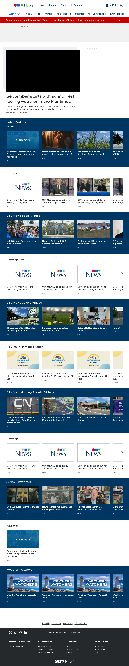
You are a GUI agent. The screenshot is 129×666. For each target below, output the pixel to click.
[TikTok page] (15, 632)
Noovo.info (98, 646)
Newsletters (68, 623)
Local (41, 5)
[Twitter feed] (10, 632)
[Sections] (7, 5)
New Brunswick (77, 14)
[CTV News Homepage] (23, 5)
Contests (49, 14)
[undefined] (23, 146)
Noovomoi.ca (99, 649)
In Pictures (76, 5)
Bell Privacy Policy (45, 646)
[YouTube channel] (20, 632)
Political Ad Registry (46, 652)
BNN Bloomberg (72, 649)
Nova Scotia (61, 14)
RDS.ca (97, 652)
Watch (64, 5)
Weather (38, 14)
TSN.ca (69, 652)
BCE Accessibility (16, 646)
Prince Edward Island (96, 14)
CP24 (68, 646)
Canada (52, 5)
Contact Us (56, 623)
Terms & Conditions (45, 649)
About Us (46, 623)
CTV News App (81, 623)
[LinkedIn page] (25, 632)
